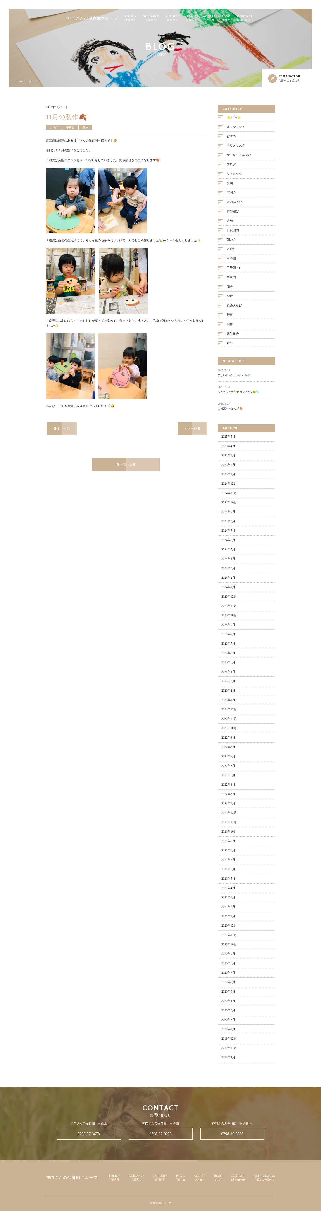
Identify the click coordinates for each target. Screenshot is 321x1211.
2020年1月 (228, 1029)
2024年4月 (228, 559)
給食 (230, 296)
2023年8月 (228, 634)
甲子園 (231, 258)
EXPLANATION (264, 1177)
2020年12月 (229, 925)
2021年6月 (228, 869)
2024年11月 (229, 493)
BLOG (226, 18)
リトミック (234, 173)
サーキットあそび (239, 155)
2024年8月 (228, 521)
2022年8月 (228, 747)
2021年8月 (228, 850)
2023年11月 (229, 606)
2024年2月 (228, 577)
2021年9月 (228, 841)
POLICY (130, 18)
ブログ (32, 81)
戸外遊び (233, 211)
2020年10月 (229, 944)
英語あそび (234, 305)
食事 (230, 343)
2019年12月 (229, 1038)
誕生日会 (233, 333)
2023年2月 (228, 690)
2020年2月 (228, 1019)
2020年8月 (228, 963)
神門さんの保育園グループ (92, 19)
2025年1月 (228, 474)
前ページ (62, 428)
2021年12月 (229, 812)
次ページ (191, 428)
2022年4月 (228, 784)
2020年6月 (228, 982)
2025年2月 (228, 465)
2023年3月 (228, 681)
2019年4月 (228, 1057)
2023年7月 (228, 643)
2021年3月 (228, 897)
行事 (230, 314)
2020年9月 (228, 954)
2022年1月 (228, 803)
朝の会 (231, 239)
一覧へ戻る (127, 464)
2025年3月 (228, 455)
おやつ (231, 136)
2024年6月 (228, 540)
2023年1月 (228, 700)
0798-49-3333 (232, 1134)
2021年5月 (228, 878)
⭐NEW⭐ (234, 117)
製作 (230, 324)
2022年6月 (228, 765)
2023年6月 (228, 653)
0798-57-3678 (89, 1134)
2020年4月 (228, 1001)
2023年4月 (228, 671)
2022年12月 (229, 709)
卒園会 (231, 192)
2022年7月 (228, 756)
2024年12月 (229, 483)
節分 (230, 286)
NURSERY (172, 18)
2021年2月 (228, 907)
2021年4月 (228, 888)
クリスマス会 (236, 145)
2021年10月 (229, 831)
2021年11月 (229, 822)
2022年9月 (228, 737)
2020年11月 (229, 935)
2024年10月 (229, 502)
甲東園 (231, 277)
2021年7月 (228, 860)
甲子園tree (233, 267)
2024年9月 (228, 512)
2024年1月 (228, 587)
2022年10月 (229, 728)
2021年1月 (228, 916)
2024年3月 (228, 568)
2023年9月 (228, 624)
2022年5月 (228, 775)
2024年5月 (228, 549)
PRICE (191, 18)
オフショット (236, 126)
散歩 (230, 220)
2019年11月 (229, 1048)
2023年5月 (228, 662)
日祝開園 (233, 230)
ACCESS (209, 18)
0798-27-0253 (160, 1134)
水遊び (231, 249)
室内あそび (234, 202)
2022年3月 (228, 794)
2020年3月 (228, 1010)
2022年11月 (229, 718)
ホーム (19, 81)
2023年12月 (229, 596)
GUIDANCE (151, 18)
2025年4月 (228, 446)
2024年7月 (228, 530)
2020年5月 (228, 991)
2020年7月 (228, 972)
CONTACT (245, 18)
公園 (230, 183)
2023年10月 (229, 615)
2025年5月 (228, 436)
